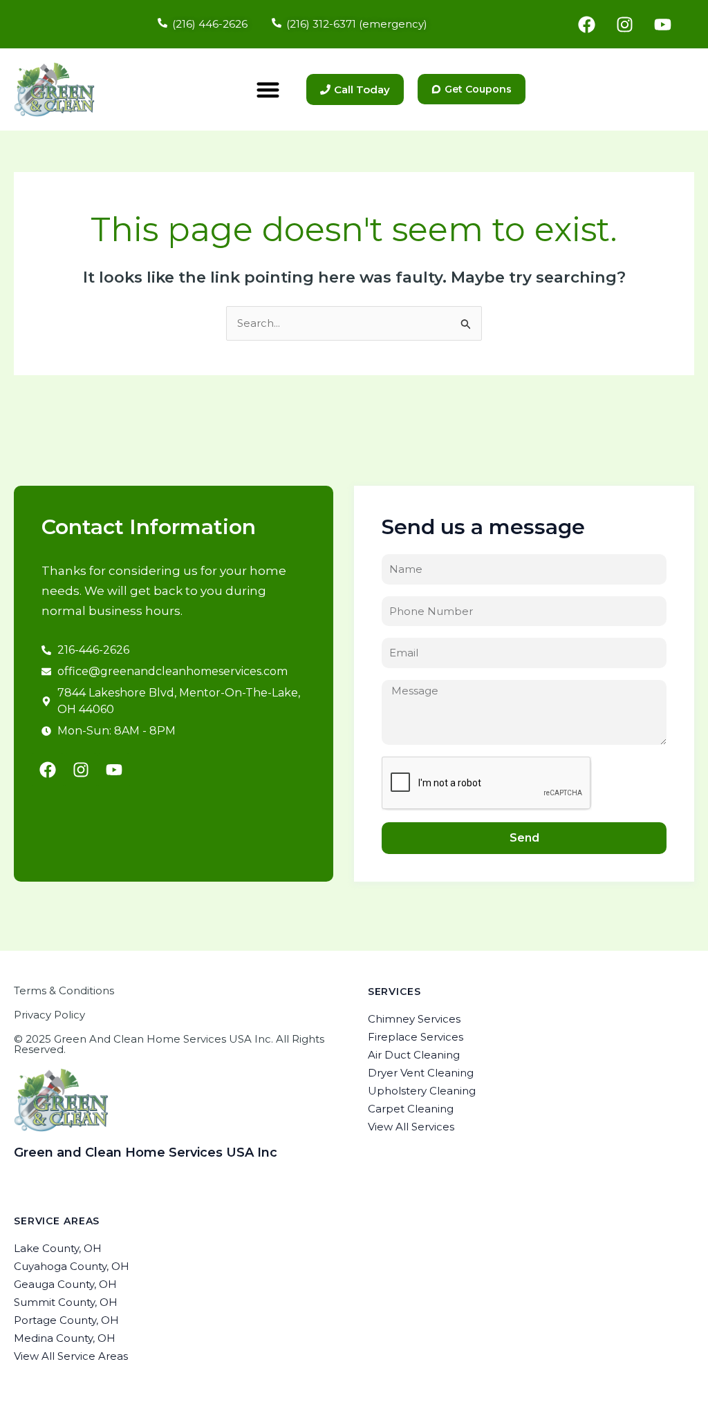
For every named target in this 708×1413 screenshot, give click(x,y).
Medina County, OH (64, 1338)
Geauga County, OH (65, 1284)
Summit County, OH (66, 1302)
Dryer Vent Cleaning (421, 1072)
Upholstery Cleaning (422, 1090)
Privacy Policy (49, 1014)
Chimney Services (414, 1018)
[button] (268, 89)
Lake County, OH (58, 1248)
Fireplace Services (415, 1036)
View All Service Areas (71, 1356)
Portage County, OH (66, 1320)
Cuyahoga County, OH (71, 1266)
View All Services (411, 1126)
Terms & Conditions (64, 990)
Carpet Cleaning (411, 1108)
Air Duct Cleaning (414, 1054)
